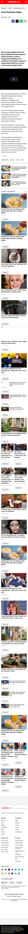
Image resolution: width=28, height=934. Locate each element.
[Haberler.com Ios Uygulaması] (4, 882)
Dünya (2, 834)
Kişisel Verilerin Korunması (19, 848)
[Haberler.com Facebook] (6, 869)
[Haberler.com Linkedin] (15, 869)
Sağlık (16, 820)
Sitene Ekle (18, 861)
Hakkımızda (3, 813)
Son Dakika (4, 827)
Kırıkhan (12, 159)
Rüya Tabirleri (4, 849)
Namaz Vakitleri (5, 842)
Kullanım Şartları (19, 840)
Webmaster (18, 854)
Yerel (10, 8)
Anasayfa (3, 8)
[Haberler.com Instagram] (12, 869)
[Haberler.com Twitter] (9, 869)
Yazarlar (17, 829)
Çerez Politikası (19, 845)
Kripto (2, 829)
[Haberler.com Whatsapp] (19, 869)
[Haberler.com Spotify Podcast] (22, 869)
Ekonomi (3, 820)
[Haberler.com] (6, 808)
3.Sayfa (3, 832)
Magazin (3, 825)
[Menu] (2, 2)
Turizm (17, 827)
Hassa (22, 159)
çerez (7, 928)
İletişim (12, 813)
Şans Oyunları (4, 847)
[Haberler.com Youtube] (9, 873)
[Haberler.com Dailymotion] (19, 873)
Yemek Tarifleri (4, 851)
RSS (16, 859)
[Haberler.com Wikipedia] (6, 873)
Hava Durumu (4, 840)
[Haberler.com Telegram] (15, 873)
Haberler (3, 818)
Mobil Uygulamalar (19, 856)
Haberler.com (4, 838)
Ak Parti (17, 159)
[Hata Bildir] (14, 899)
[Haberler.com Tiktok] (12, 873)
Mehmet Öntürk (5, 159)
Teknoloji (17, 823)
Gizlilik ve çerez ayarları (6, 899)
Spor (2, 823)
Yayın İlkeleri (21, 813)
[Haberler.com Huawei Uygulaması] (19, 882)
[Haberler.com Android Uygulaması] (12, 882)
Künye (16, 813)
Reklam (8, 813)
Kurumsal (17, 838)
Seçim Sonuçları (5, 845)
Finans (16, 825)
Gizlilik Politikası (19, 842)
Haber (8, 896)
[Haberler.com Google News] (2, 869)
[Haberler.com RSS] (2, 873)
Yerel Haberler (18, 832)
